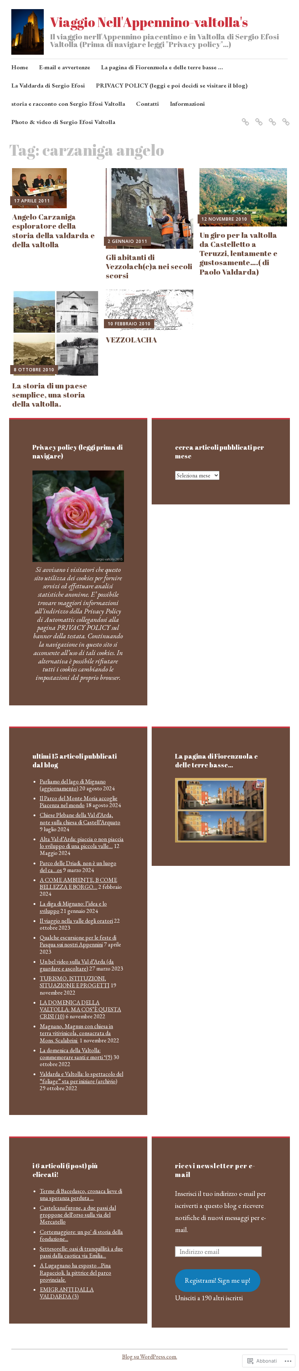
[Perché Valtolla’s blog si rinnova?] (271, 117)
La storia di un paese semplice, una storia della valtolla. (49, 394)
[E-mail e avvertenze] (284, 117)
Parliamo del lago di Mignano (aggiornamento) (73, 785)
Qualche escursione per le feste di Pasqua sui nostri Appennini (78, 941)
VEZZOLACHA (131, 339)
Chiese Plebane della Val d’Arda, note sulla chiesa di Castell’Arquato (80, 818)
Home (19, 67)
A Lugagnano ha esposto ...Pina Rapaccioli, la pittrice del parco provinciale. (75, 1272)
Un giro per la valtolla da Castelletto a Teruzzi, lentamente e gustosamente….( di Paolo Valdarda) (238, 253)
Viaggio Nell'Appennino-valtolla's (149, 22)
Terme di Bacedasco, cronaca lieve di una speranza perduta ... (81, 1194)
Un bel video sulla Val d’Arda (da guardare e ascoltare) (77, 965)
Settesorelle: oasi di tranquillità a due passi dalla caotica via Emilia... (81, 1252)
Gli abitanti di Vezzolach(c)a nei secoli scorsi (149, 266)
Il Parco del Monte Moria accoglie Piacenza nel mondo (78, 801)
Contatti (147, 104)
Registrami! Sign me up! (217, 1280)
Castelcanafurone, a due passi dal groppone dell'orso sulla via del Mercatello (78, 1214)
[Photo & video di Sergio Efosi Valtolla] (258, 117)
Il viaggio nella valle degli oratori (76, 921)
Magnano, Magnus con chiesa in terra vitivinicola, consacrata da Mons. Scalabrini (76, 1033)
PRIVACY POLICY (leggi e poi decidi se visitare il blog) (172, 85)
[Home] (244, 117)
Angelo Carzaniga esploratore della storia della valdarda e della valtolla (53, 230)
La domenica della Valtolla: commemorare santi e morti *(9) (76, 1053)
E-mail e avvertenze (64, 67)
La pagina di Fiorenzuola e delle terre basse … (162, 67)
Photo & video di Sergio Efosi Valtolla (63, 122)
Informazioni (187, 104)
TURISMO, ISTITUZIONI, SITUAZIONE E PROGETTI (74, 982)
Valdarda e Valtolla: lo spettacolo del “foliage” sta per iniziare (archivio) (81, 1077)
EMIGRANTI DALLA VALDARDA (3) (67, 1293)
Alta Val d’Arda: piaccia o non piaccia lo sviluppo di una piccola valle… (82, 842)
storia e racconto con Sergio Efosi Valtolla (68, 104)
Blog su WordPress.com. (149, 1356)
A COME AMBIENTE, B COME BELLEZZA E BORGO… (78, 883)
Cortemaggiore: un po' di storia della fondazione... (81, 1235)
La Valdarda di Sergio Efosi (48, 85)
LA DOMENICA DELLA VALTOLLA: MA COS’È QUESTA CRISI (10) (80, 1009)
